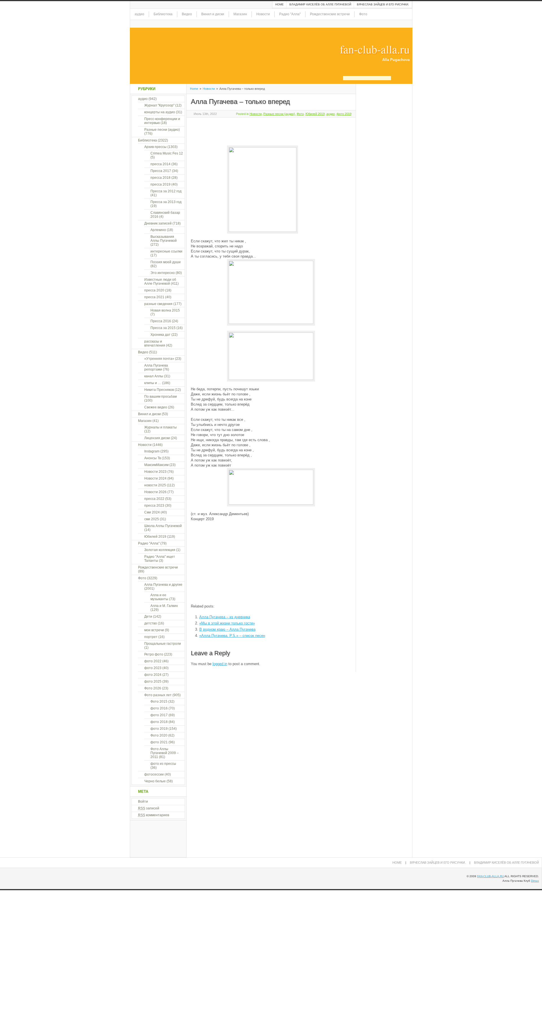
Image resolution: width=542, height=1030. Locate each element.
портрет (151, 637)
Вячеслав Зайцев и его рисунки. (383, 4)
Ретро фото (153, 654)
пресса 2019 (160, 184)
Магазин (240, 14)
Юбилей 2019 (315, 114)
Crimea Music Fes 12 (166, 153)
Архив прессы (155, 147)
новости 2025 (155, 485)
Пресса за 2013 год (166, 202)
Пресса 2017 (160, 171)
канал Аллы (153, 376)
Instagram (151, 451)
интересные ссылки (166, 251)
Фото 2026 (152, 688)
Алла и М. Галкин (164, 606)
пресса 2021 (154, 297)
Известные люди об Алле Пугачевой (160, 282)
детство (150, 623)
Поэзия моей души (165, 262)
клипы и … (152, 383)
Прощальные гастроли (162, 644)
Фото (363, 14)
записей (148, 808)
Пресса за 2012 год (166, 191)
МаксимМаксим (156, 465)
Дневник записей (158, 223)
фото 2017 (159, 715)
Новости (263, 14)
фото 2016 (159, 708)
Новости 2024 (155, 478)
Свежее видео (155, 407)
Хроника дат (160, 335)
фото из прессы (163, 764)
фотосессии (154, 774)
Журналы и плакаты (160, 427)
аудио (139, 14)
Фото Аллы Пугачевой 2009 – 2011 (164, 753)
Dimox (535, 880)
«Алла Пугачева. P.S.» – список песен (232, 635)
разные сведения (158, 304)
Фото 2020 (158, 735)
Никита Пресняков (159, 390)
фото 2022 (152, 661)
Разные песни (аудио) (279, 114)
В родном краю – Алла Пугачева (227, 629)
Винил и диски (212, 14)
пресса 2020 (154, 290)
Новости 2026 (155, 492)
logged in (220, 664)
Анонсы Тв (152, 458)
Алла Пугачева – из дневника (224, 617)
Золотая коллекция (159, 550)
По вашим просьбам (160, 397)
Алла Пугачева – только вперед (240, 101)
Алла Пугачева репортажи (156, 367)
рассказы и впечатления (154, 343)
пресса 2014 (160, 164)
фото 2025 (152, 681)
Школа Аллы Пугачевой (163, 526)
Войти (143, 801)
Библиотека (163, 14)
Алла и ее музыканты (159, 597)
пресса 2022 (154, 499)
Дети (148, 617)
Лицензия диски (157, 438)
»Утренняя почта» (159, 359)
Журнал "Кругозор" (159, 105)
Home (279, 4)
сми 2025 (151, 519)
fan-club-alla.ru (375, 49)
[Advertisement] (257, 130)
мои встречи (154, 630)
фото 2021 (159, 742)
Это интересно (162, 273)
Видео (187, 14)
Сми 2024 (152, 512)
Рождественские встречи (330, 14)
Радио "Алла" (290, 14)
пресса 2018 (160, 178)
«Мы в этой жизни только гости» (227, 623)
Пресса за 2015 (163, 328)
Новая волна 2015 (165, 310)
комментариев (153, 815)
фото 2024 (152, 675)
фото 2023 (152, 668)
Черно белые (155, 781)
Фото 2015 (158, 702)
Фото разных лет (158, 695)
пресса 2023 (154, 506)
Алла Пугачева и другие (163, 585)
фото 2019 (343, 114)
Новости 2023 (155, 472)
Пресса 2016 (160, 321)
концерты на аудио (159, 112)
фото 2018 (159, 722)
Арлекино (158, 230)
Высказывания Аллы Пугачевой (163, 239)
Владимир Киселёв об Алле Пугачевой (320, 4)
